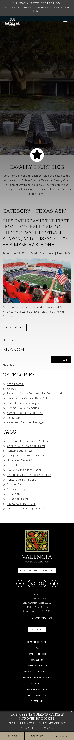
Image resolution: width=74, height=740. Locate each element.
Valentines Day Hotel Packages (25, 422)
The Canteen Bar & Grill (21, 503)
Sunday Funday (16, 489)
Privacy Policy (31, 723)
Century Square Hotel (20, 450)
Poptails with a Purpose (21, 479)
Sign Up (37, 629)
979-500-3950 (40, 606)
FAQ (37, 647)
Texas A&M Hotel (17, 499)
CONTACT (37, 683)
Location (37, 736)
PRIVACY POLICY (37, 689)
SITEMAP (37, 701)
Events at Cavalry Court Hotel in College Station (36, 393)
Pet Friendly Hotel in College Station (29, 474)
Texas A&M (13, 417)
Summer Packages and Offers (25, 412)
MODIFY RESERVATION (37, 677)
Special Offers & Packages (23, 403)
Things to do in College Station (26, 508)
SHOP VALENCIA (37, 665)
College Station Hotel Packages (26, 455)
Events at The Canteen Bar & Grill (27, 398)
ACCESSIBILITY (37, 695)
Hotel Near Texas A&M (20, 460)
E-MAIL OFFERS (37, 642)
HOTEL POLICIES (37, 653)
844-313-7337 (44, 611)
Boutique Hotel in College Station (27, 441)
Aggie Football (15, 383)
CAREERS (37, 659)
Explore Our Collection (37, 570)
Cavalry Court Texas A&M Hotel (26, 445)
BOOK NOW (61, 736)
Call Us (12, 736)
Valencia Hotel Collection (37, 3)
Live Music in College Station (24, 470)
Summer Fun (14, 484)
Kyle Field (12, 465)
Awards (11, 388)
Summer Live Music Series (23, 408)
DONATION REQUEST (37, 671)
